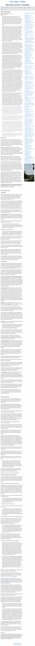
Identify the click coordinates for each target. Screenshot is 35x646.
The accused (18, 417)
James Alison (6, 247)
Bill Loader (12, 199)
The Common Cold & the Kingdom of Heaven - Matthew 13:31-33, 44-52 (29, 131)
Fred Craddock (19, 457)
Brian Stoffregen (3, 163)
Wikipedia (16, 278)
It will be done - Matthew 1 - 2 (29, 24)
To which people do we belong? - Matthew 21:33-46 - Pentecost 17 (29, 149)
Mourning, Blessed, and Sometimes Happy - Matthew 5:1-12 (29, 42)
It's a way (2, 373)
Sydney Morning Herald (17, 619)
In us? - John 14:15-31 (28, 102)
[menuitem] (2, 7)
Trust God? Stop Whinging (29, 103)
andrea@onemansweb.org (17, 644)
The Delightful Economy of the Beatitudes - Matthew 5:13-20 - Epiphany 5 (29, 46)
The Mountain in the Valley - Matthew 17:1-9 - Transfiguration (29, 59)
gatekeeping (17, 174)
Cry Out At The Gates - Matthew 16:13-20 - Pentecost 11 (28, 143)
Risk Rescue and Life (28, 138)
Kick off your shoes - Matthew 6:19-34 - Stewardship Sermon (28, 71)
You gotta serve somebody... (29, 37)
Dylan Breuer (17, 268)
